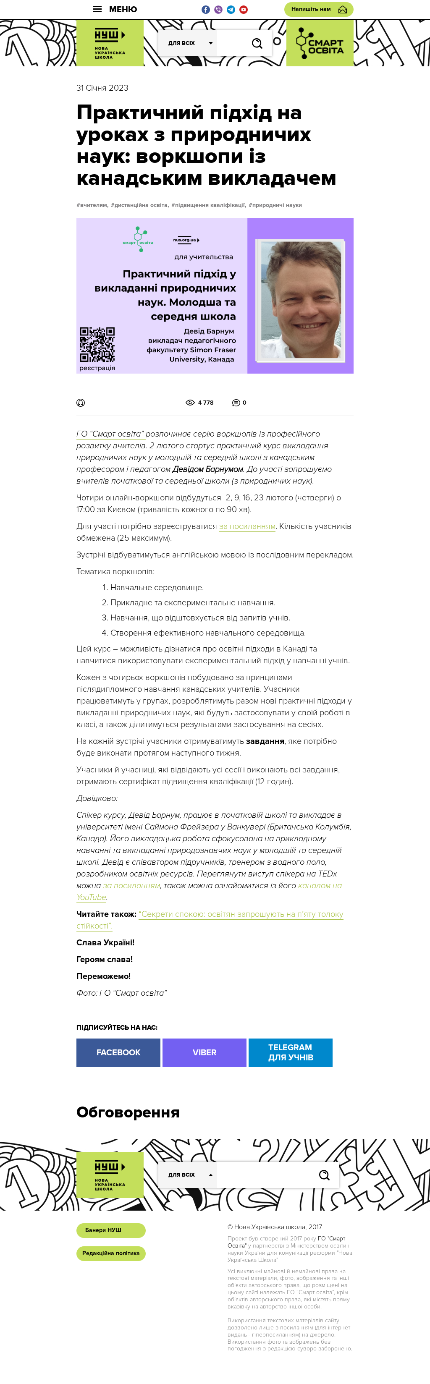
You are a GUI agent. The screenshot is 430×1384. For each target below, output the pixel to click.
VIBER (205, 1053)
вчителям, (94, 205)
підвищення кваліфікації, (210, 205)
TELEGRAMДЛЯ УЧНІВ (290, 1053)
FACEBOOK (119, 1053)
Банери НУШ (103, 1230)
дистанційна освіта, (142, 205)
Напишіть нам (311, 9)
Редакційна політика (111, 1253)
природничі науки (277, 205)
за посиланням (247, 526)
